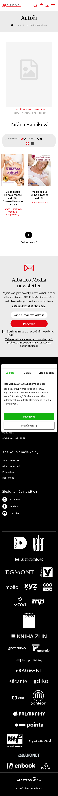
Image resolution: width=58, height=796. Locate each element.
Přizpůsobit (27, 425)
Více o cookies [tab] (46, 373)
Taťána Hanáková (12, 208)
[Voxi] (20, 601)
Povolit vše (29, 416)
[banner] (19, 5)
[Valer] (38, 543)
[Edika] (41, 681)
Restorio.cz (8, 477)
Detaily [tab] (27, 373)
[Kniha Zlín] (29, 636)
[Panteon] (38, 697)
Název (32, 139)
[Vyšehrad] (17, 648)
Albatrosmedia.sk (11, 466)
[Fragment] (29, 670)
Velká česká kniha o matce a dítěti (39, 195)
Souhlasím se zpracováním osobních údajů (31, 333)
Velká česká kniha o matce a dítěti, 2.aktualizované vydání (13, 198)
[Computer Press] (29, 620)
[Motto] (12, 587)
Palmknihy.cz (9, 471)
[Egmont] (19, 572)
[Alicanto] (18, 681)
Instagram (14, 499)
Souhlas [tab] (10, 373)
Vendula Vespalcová (12, 213)
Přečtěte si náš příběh (14, 438)
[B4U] (29, 660)
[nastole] (41, 648)
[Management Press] (38, 601)
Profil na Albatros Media (29, 109)
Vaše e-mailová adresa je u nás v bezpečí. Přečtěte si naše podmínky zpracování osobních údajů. (29, 342)
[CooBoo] (47, 587)
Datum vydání (12, 139)
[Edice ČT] (18, 697)
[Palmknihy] (29, 713)
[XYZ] (30, 587)
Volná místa (8, 432)
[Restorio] (46, 766)
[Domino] (20, 543)
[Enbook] (21, 766)
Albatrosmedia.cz (11, 460)
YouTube (14, 513)
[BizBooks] (29, 559)
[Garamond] (40, 740)
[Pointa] (29, 725)
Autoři (21, 25)
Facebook (14, 506)
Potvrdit (29, 324)
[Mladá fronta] (15, 740)
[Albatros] (46, 572)
